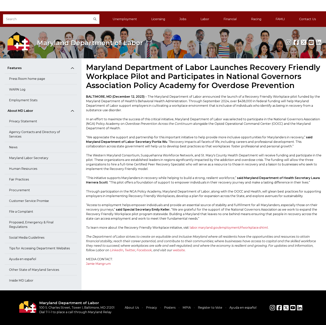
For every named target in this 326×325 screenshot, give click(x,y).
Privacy (151, 307)
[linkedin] (318, 42)
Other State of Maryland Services (34, 270)
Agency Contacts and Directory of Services (34, 134)
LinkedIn (116, 250)
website (179, 250)
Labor (205, 19)
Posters (169, 307)
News (13, 147)
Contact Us (307, 19)
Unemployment (125, 19)
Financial (230, 19)
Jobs (182, 19)
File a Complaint (21, 211)
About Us (132, 307)
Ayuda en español (22, 259)
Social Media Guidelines (26, 237)
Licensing (158, 19)
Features (15, 68)
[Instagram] (288, 42)
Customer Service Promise (29, 201)
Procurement (19, 190)
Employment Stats (23, 100)
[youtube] (311, 42)
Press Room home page (27, 79)
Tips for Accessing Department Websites (39, 248)
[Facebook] (296, 42)
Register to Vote (210, 307)
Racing (256, 19)
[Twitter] (286, 308)
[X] (303, 42)
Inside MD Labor (21, 280)
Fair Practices (19, 179)
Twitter (130, 250)
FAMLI (284, 20)
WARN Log (17, 89)
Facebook (144, 250)
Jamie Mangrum (98, 264)
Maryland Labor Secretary (28, 158)
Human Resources (23, 168)
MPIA (187, 307)
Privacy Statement (23, 121)
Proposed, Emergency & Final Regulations (31, 225)
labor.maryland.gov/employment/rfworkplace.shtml (229, 227)
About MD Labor (20, 111)
